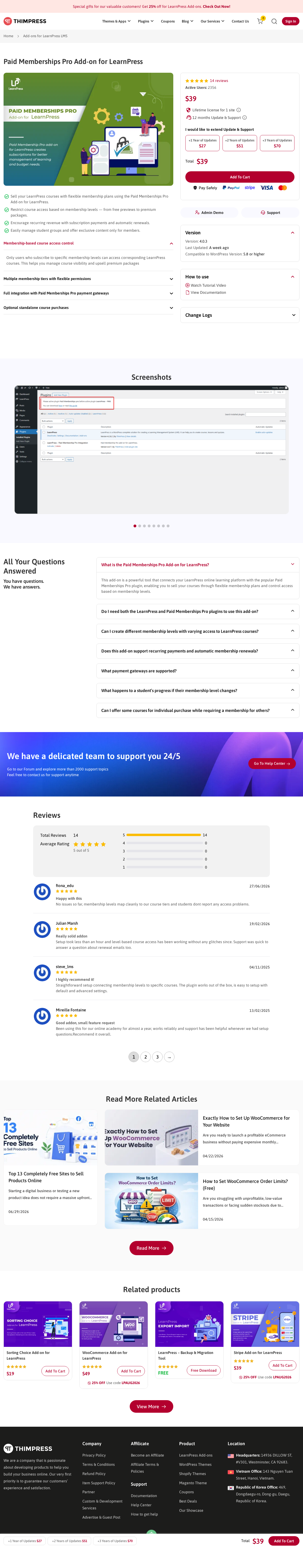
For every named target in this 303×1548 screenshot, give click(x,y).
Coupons (168, 21)
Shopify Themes (192, 1473)
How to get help (144, 1514)
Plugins (143, 21)
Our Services (210, 21)
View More (148, 1406)
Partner (88, 1492)
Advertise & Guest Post (101, 1517)
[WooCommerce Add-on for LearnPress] (114, 1324)
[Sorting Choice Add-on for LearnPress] (38, 1324)
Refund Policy (94, 1473)
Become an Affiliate (147, 1455)
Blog (185, 21)
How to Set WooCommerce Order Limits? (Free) (245, 1184)
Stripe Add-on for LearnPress (258, 1352)
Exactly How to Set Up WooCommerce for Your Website (246, 1121)
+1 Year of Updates (203, 143)
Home (8, 36)
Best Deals (188, 1501)
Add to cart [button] (55, 1371)
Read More (148, 1248)
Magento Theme (193, 1483)
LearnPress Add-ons (196, 1455)
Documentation (144, 1496)
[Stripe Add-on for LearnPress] (265, 1324)
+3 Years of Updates (277, 143)
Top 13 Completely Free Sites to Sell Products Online (46, 1177)
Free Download (204, 1370)
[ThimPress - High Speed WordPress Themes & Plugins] (25, 21)
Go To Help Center (269, 763)
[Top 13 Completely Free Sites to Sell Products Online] (50, 1137)
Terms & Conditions (98, 1464)
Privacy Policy (94, 1455)
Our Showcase (191, 1510)
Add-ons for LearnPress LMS (45, 36)
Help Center (141, 1505)
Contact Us (240, 21)
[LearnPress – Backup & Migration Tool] (189, 1324)
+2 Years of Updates (239, 143)
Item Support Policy (98, 1483)
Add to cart (240, 177)
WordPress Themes (195, 1464)
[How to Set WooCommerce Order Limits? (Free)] (151, 1200)
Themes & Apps (114, 21)
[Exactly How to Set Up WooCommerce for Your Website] (151, 1137)
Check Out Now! (216, 6)
